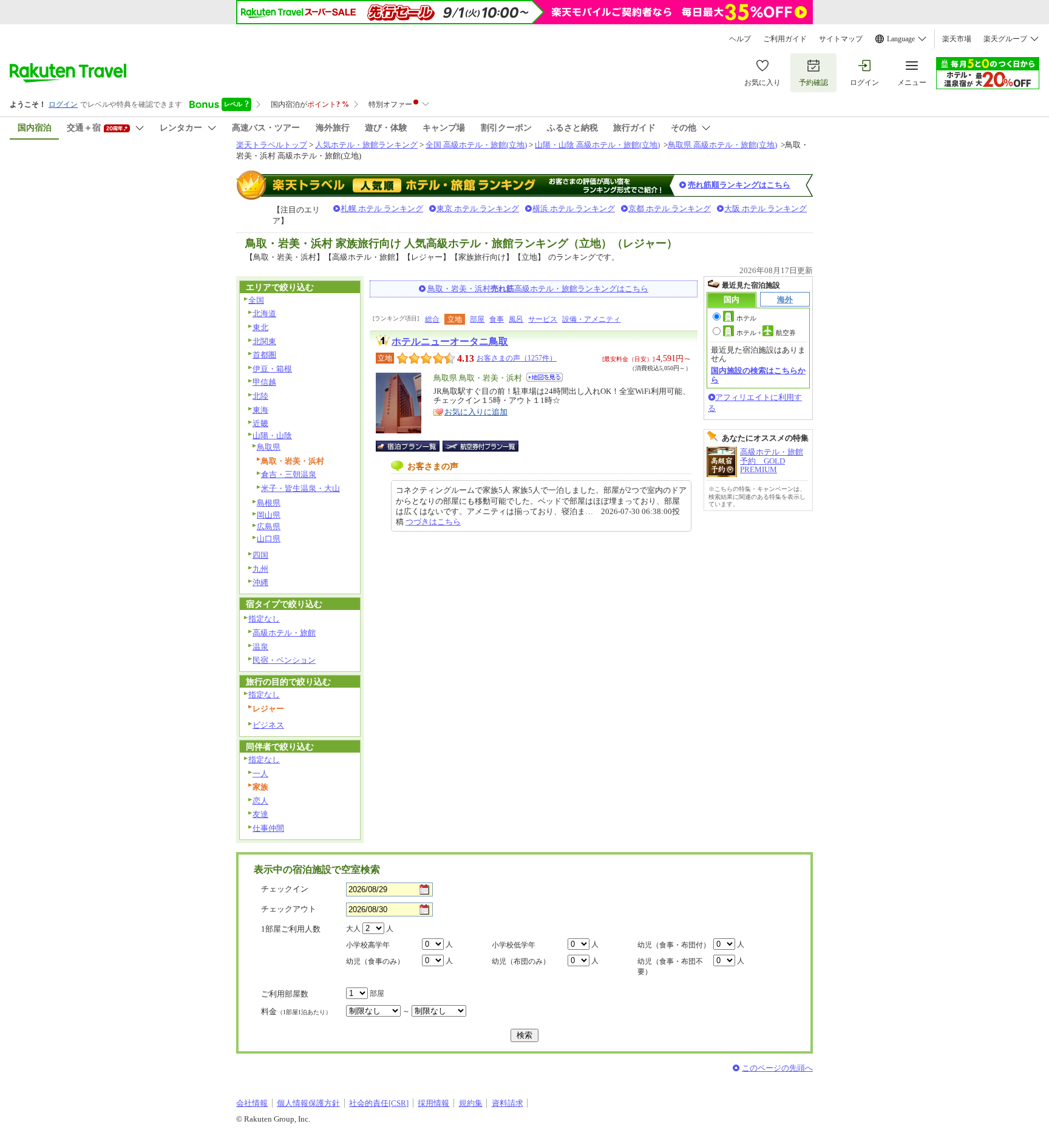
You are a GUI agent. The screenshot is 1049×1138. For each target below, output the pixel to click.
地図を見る (544, 377)
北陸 (260, 396)
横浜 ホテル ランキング (573, 208)
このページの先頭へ (777, 1067)
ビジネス (268, 725)
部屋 (477, 319)
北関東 (264, 341)
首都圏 (264, 354)
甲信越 (264, 382)
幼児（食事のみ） (375, 961)
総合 (432, 319)
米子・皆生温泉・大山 (300, 488)
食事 (496, 319)
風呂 (516, 319)
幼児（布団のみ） (521, 961)
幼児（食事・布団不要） (670, 966)
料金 (296, 1011)
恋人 (260, 800)
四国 (260, 555)
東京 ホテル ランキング (477, 208)
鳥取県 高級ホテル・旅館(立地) (722, 144)
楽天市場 (956, 39)
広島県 (268, 526)
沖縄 (260, 582)
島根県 (268, 502)
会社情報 (252, 1103)
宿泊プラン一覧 (414, 446)
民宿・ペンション (284, 660)
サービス (542, 319)
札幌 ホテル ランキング (382, 208)
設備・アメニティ (591, 319)
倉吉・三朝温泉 (288, 474)
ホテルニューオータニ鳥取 (450, 341)
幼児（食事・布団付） (673, 945)
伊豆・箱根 (272, 368)
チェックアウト (288, 908)
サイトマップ (841, 39)
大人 (353, 928)
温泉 (260, 646)
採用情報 (433, 1103)
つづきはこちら (433, 521)
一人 (260, 773)
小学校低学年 (513, 945)
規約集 (471, 1103)
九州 (260, 569)
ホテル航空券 (766, 332)
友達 (260, 814)
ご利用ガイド (785, 39)
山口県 (268, 538)
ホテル (746, 318)
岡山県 (268, 515)
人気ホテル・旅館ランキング (366, 144)
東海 (260, 410)
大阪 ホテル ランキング (765, 208)
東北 (260, 327)
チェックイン (284, 888)
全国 (256, 300)
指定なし (264, 618)
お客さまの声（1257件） (517, 358)
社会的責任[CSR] (379, 1103)
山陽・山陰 (272, 435)
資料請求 (507, 1103)
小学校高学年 (368, 945)
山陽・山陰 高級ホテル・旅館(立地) (597, 144)
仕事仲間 (268, 828)
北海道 (264, 313)
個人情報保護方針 (308, 1103)
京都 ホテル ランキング (669, 208)
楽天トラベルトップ (271, 144)
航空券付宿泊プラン (480, 446)
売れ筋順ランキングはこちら (739, 184)
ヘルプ (740, 39)
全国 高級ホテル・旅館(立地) (476, 144)
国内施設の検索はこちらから (758, 375)
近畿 (260, 423)
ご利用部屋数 (284, 993)
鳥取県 (268, 447)
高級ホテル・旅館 (284, 632)
